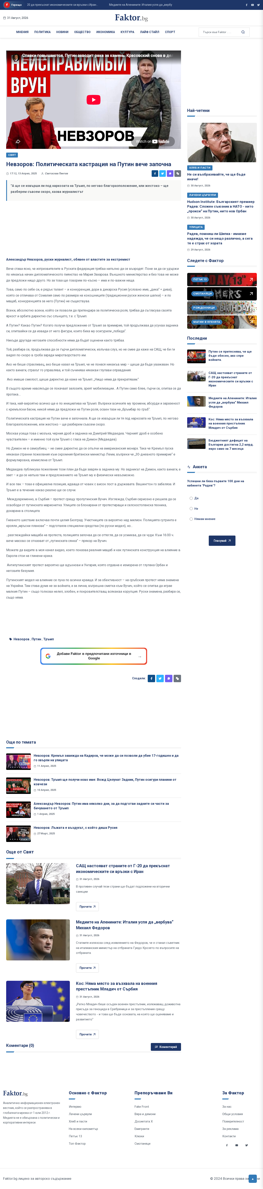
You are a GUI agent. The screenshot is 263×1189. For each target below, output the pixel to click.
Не (196, 508)
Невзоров (21, 639)
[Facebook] (155, 173)
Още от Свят (20, 851)
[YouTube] (252, 4)
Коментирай (168, 1047)
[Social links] (226, 1145)
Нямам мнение (204, 519)
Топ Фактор (77, 1143)
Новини (62, 32)
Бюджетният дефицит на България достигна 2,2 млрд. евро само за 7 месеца (231, 445)
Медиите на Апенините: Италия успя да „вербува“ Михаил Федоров (233, 402)
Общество (82, 32)
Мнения (22, 32)
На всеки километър (83, 1129)
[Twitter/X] (258, 4)
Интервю (75, 1107)
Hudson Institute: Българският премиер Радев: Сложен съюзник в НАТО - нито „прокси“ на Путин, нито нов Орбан (221, 206)
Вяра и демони (145, 1114)
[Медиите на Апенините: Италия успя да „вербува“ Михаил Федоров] (38, 939)
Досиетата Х (144, 1121)
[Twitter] (162, 173)
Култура (127, 32)
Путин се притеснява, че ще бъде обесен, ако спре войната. (230, 356)
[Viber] (170, 173)
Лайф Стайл (149, 32)
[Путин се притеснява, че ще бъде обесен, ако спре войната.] (196, 356)
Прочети (86, 906)
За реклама (230, 1129)
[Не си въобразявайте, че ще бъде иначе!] (222, 142)
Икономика (105, 32)
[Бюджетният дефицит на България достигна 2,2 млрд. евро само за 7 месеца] (196, 443)
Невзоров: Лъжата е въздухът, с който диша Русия (75, 828)
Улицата (196, 227)
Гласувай (220, 540)
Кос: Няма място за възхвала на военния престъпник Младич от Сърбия (231, 423)
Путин (36, 639)
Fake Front (142, 1107)
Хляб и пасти (199, 167)
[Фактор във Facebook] (246, 4)
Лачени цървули (202, 195)
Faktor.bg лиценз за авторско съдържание (37, 1178)
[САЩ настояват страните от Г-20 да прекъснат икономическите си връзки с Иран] (38, 883)
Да (196, 498)
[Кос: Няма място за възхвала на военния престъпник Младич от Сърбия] (38, 1001)
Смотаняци (142, 1143)
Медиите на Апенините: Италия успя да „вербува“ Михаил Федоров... (141, 4)
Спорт (170, 32)
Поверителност (233, 1121)
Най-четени (198, 110)
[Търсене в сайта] (242, 31)
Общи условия (232, 1114)
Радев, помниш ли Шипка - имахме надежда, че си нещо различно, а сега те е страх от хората (220, 238)
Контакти (229, 1136)
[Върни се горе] (253, 1179)
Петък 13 (75, 1136)
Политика (42, 32)
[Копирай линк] (177, 173)
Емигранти (142, 1129)
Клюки (139, 1136)
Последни (197, 338)
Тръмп (48, 639)
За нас (227, 1107)
